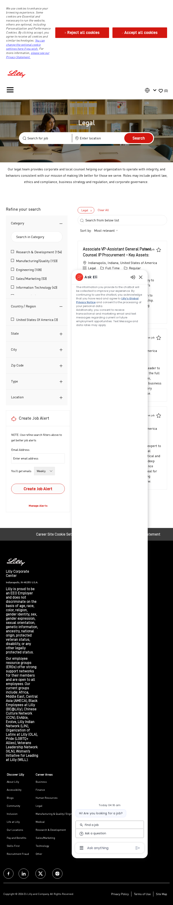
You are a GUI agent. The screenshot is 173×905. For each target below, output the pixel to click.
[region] (110, 562)
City (14, 349)
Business (41, 781)
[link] (38, 505)
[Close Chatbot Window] (140, 277)
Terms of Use (142, 894)
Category (17, 223)
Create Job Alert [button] (38, 489)
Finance (40, 789)
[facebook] (8, 874)
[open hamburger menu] (10, 91)
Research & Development (51, 829)
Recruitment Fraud (18, 853)
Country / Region (23, 306)
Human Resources (47, 797)
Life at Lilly (13, 821)
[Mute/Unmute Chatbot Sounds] (133, 277)
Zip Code (17, 365)
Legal (39, 805)
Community (13, 805)
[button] (138, 138)
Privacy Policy (120, 894)
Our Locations (15, 829)
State (15, 333)
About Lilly (13, 781)
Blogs (10, 797)
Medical (40, 821)
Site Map (161, 894)
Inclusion (12, 813)
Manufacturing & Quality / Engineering (58, 813)
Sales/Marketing (45, 837)
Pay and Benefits (16, 837)
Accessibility (14, 789)
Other (39, 853)
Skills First (13, 845)
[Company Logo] (17, 73)
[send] (138, 848)
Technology (42, 845)
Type (14, 381)
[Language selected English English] (151, 90)
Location (17, 397)
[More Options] (81, 847)
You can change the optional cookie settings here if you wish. (25, 44)
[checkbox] (153, 249)
